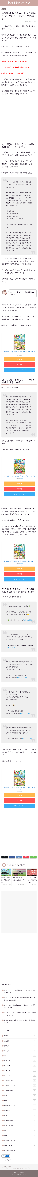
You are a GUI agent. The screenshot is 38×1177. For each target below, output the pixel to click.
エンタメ (19, 1051)
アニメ (19, 1046)
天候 (19, 1100)
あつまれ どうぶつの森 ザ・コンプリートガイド (19, 476)
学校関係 (19, 1110)
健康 (19, 1095)
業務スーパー (19, 1125)
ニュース (19, 1076)
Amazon (19, 359)
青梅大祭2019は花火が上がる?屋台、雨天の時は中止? (19, 1021)
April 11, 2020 (28, 620)
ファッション (19, 1080)
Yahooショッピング (19, 370)
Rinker (21, 353)
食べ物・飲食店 (19, 1150)
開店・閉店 (19, 1145)
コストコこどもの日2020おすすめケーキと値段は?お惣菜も (19, 1006)
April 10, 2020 (10, 647)
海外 (19, 1130)
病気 (19, 1135)
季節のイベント (19, 1105)
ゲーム (19, 1056)
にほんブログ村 (6, 1160)
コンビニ (19, 1066)
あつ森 (3, 9)
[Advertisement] (19, 118)
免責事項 (22, 1172)
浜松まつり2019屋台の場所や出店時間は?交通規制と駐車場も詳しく (19, 999)
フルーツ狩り (19, 1090)
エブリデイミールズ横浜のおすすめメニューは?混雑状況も (20, 991)
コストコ (19, 1061)
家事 (19, 1115)
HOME (15, 1172)
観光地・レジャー (19, 1140)
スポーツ (19, 1071)
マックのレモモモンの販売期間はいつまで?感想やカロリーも (20, 1014)
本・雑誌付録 (19, 1120)
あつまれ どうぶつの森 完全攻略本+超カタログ (19, 351)
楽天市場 (19, 364)
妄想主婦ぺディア (19, 2)
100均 (19, 1036)
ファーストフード (19, 1085)
